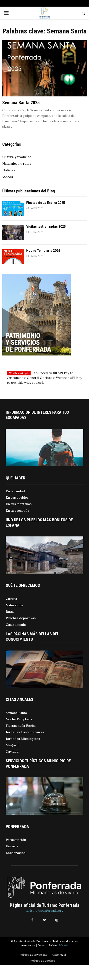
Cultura (11, 599)
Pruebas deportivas (21, 618)
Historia (12, 846)
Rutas (10, 612)
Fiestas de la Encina (21, 726)
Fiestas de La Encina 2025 (45, 203)
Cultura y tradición (16, 157)
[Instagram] (57, 920)
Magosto (13, 745)
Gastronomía (16, 625)
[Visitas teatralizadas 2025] (13, 232)
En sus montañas (18, 504)
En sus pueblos (17, 497)
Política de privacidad (33, 954)
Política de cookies (42, 960)
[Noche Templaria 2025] (13, 256)
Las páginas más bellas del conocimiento (32, 636)
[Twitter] (44, 920)
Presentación (16, 840)
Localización (16, 853)
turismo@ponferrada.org (44, 910)
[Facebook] (32, 920)
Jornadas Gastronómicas (25, 732)
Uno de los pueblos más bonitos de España (39, 522)
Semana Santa (16, 713)
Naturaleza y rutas (16, 163)
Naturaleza (14, 605)
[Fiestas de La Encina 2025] (13, 208)
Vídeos (7, 177)
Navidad (12, 751)
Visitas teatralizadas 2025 (46, 226)
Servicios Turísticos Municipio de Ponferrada (38, 763)
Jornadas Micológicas (23, 739)
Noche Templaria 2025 (43, 250)
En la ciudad (15, 491)
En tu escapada (17, 510)
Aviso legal (59, 954)
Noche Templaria (19, 719)
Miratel (63, 945)
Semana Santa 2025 (21, 102)
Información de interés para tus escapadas (37, 415)
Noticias (8, 170)
